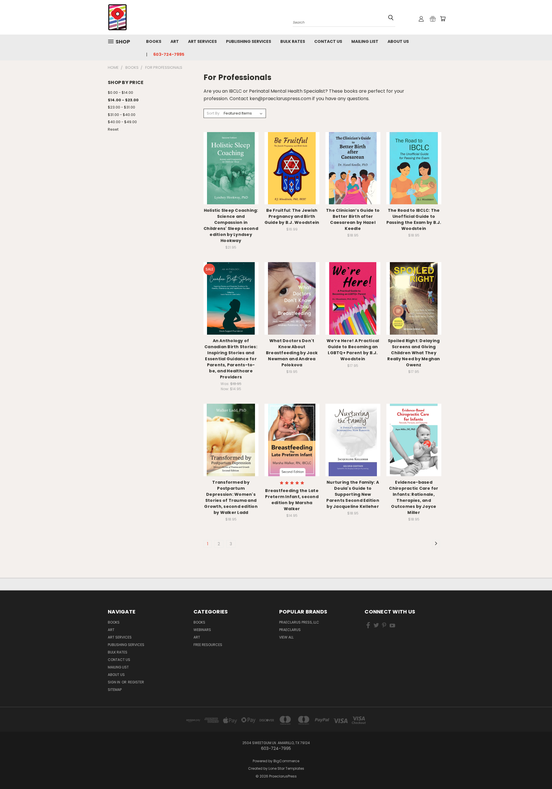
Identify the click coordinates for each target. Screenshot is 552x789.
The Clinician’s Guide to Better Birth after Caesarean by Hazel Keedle (352, 219)
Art (174, 41)
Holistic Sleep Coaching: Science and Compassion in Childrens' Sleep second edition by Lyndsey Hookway (231, 225)
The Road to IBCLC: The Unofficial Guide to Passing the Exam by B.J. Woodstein (413, 219)
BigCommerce (286, 760)
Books (153, 41)
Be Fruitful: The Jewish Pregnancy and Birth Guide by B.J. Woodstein (291, 216)
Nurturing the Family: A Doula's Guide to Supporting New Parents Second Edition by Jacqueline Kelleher (352, 494)
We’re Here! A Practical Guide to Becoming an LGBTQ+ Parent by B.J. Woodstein (353, 350)
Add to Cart (231, 178)
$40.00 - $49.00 (122, 122)
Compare (229, 167)
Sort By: (213, 113)
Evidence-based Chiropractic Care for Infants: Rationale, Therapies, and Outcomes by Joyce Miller (413, 497)
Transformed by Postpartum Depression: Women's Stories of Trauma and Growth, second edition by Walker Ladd (231, 497)
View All (286, 637)
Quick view (231, 156)
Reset (113, 129)
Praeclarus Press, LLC (299, 622)
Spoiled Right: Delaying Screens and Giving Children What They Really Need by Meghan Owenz (413, 353)
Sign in (114, 682)
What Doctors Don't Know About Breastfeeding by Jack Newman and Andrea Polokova (292, 353)
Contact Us (328, 41)
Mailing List (364, 41)
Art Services (202, 41)
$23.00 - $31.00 (121, 107)
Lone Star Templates (286, 768)
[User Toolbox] (421, 19)
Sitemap (115, 689)
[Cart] (443, 19)
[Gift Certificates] (433, 19)
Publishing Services (248, 41)
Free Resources (207, 644)
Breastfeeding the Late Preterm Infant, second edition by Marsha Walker (292, 500)
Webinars (202, 629)
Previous (537, 771)
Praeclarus (290, 629)
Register (136, 682)
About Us (398, 41)
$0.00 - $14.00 (120, 92)
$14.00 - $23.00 (123, 100)
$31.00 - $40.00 (121, 114)
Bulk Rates (292, 41)
